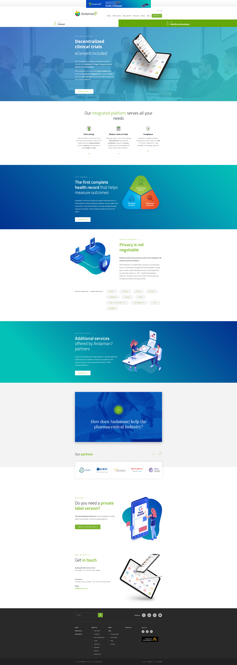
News (143, 16)
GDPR (112, 291)
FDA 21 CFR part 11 (117, 303)
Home (109, 16)
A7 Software (82, 662)
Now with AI (127, 16)
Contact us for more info (87, 527)
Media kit (96, 647)
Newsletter (97, 654)
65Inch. (150, 662)
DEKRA (112, 308)
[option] (88, 470)
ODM (140, 297)
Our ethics (97, 630)
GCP (154, 303)
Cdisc (127, 297)
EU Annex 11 (139, 303)
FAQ (112, 640)
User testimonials (99, 637)
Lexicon (113, 644)
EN (158, 10)
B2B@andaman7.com (81, 588)
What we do (117, 16)
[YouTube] (160, 615)
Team (95, 640)
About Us (136, 16)
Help (148, 16)
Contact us (157, 16)
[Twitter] (155, 615)
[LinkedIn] (149, 615)
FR (161, 10)
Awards (96, 650)
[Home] (86, 13)
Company (97, 634)
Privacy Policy (98, 662)
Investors (97, 644)
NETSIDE (160, 662)
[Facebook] (144, 615)
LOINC (152, 291)
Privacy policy (115, 634)
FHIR (138, 291)
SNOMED (113, 297)
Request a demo (83, 91)
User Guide (114, 637)
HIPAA (125, 291)
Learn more (82, 219)
